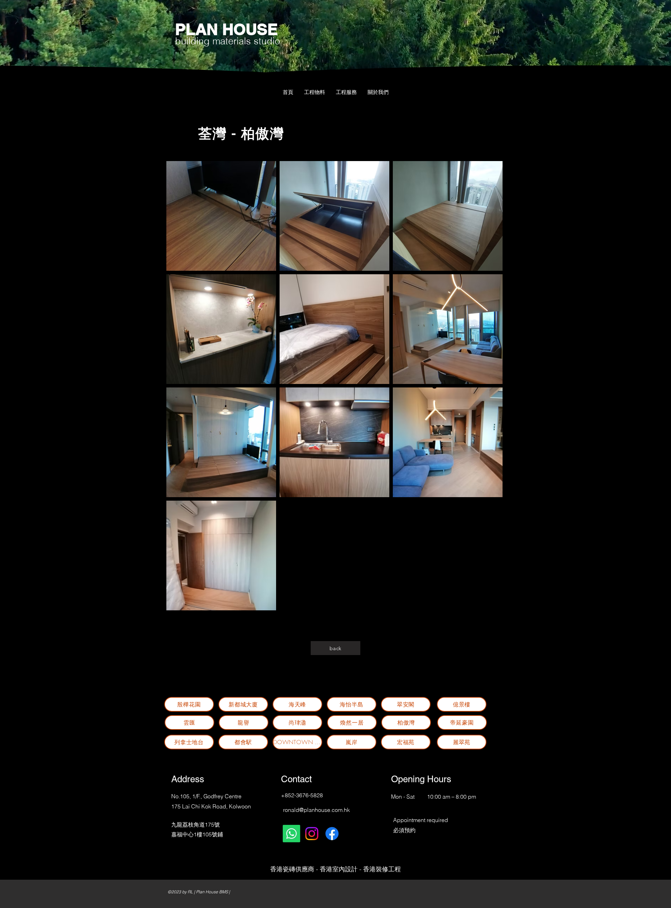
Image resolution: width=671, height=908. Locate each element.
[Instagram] (311, 833)
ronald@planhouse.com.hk (316, 809)
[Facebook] (332, 833)
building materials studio (227, 41)
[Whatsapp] (291, 833)
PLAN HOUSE (226, 29)
